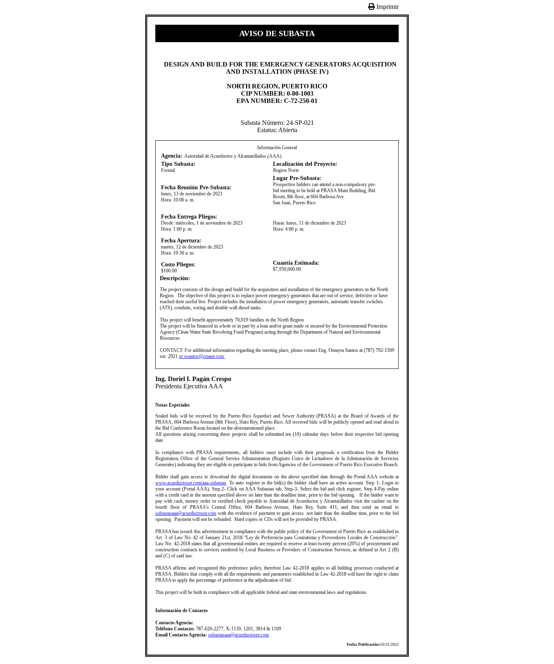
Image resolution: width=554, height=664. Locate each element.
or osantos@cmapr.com (202, 356)
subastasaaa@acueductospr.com (185, 513)
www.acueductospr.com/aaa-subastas (190, 483)
